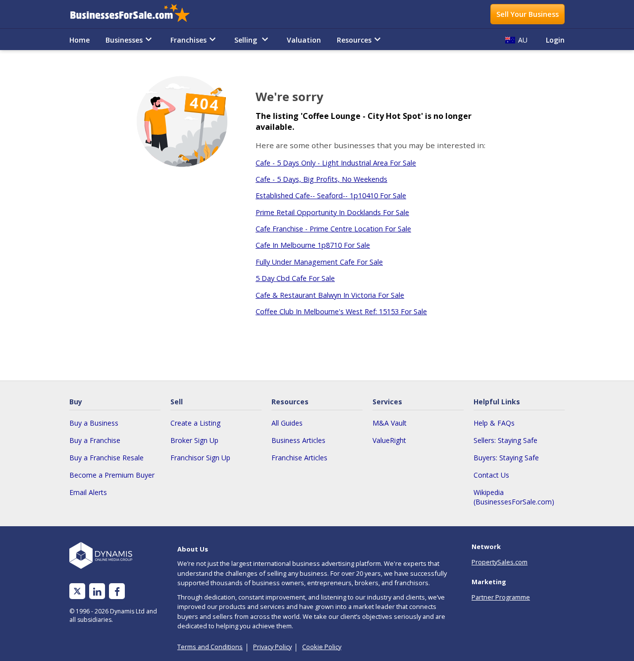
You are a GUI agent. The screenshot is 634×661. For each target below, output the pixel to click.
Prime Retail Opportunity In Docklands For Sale (332, 212)
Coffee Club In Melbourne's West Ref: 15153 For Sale (341, 311)
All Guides (287, 423)
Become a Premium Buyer (112, 475)
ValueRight (389, 440)
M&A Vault (389, 423)
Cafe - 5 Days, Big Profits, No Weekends (321, 179)
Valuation (304, 40)
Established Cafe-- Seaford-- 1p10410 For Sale (331, 195)
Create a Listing (195, 423)
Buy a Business (93, 423)
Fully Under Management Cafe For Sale (319, 262)
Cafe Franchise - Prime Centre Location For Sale (333, 228)
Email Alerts (88, 492)
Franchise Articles (299, 457)
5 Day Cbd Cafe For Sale (295, 278)
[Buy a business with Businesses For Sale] (136, 14)
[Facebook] (117, 591)
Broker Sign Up (194, 440)
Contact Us (491, 475)
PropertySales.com (500, 561)
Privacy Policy (272, 646)
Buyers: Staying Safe (506, 457)
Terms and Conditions (210, 646)
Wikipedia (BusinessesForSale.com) (514, 497)
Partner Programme (501, 597)
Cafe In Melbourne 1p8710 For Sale (313, 245)
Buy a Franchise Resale (106, 457)
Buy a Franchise (94, 440)
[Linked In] (97, 591)
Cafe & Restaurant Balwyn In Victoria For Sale (330, 295)
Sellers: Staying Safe (505, 440)
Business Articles (298, 440)
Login (555, 40)
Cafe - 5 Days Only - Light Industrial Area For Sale (336, 162)
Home (79, 40)
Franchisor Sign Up (200, 457)
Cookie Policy (321, 646)
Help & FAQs (494, 423)
